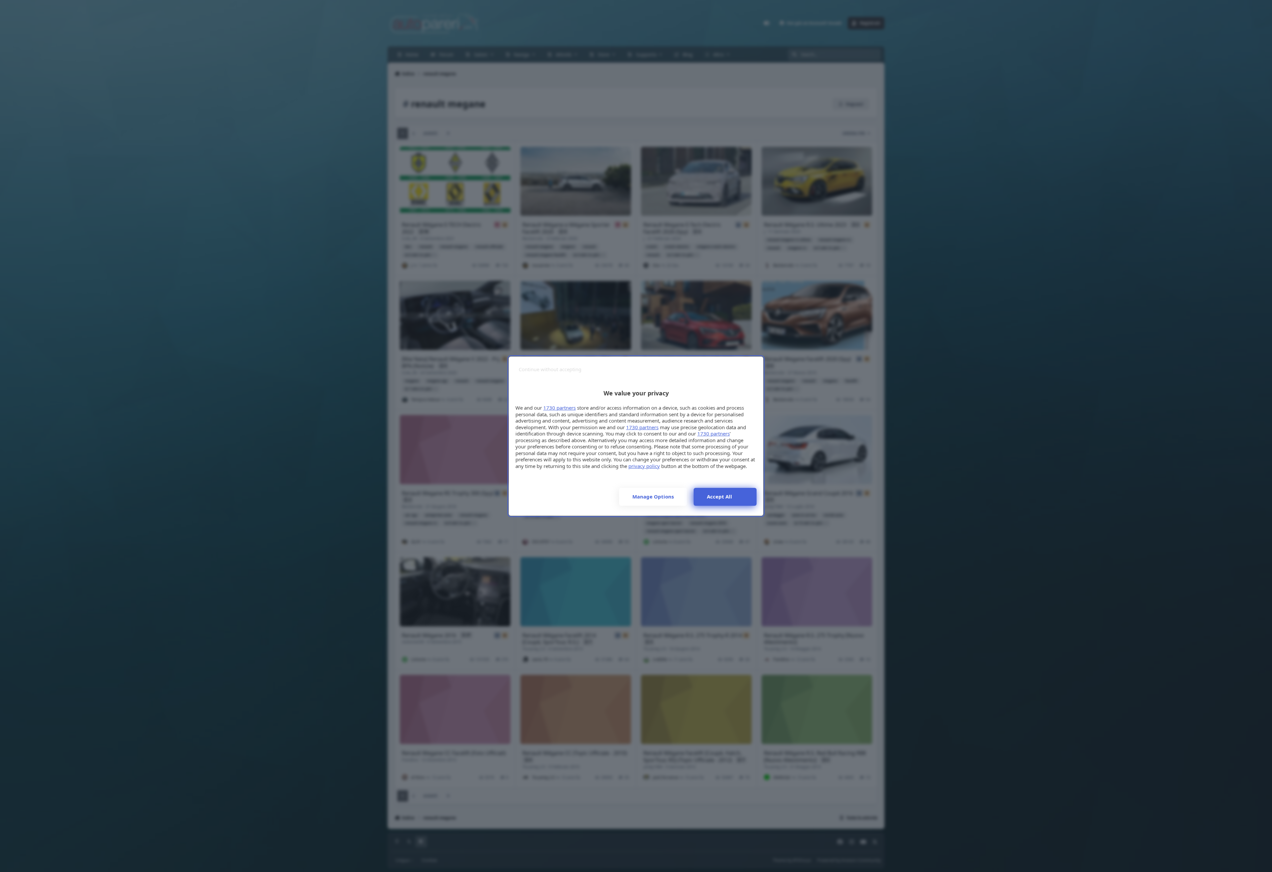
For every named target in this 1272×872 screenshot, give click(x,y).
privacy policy (644, 466)
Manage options (653, 496)
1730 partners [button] (559, 407)
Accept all (719, 496)
